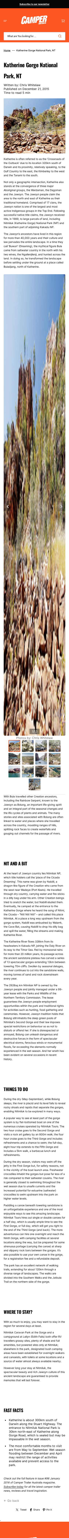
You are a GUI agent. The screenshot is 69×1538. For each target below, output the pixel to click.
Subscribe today (14, 1486)
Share (36, 1509)
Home (7, 50)
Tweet (23, 1509)
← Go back (11, 1500)
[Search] (60, 36)
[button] (5, 21)
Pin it (49, 1509)
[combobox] (34, 36)
